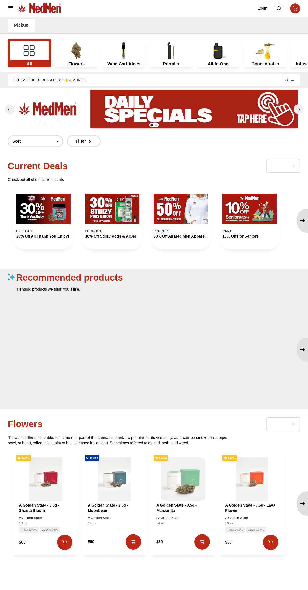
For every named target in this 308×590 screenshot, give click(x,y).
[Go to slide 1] (151, 125)
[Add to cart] (64, 542)
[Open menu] (10, 8)
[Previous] (9, 109)
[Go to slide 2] (156, 125)
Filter (81, 141)
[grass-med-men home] (39, 8)
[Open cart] (294, 8)
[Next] (298, 109)
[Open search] (279, 8)
